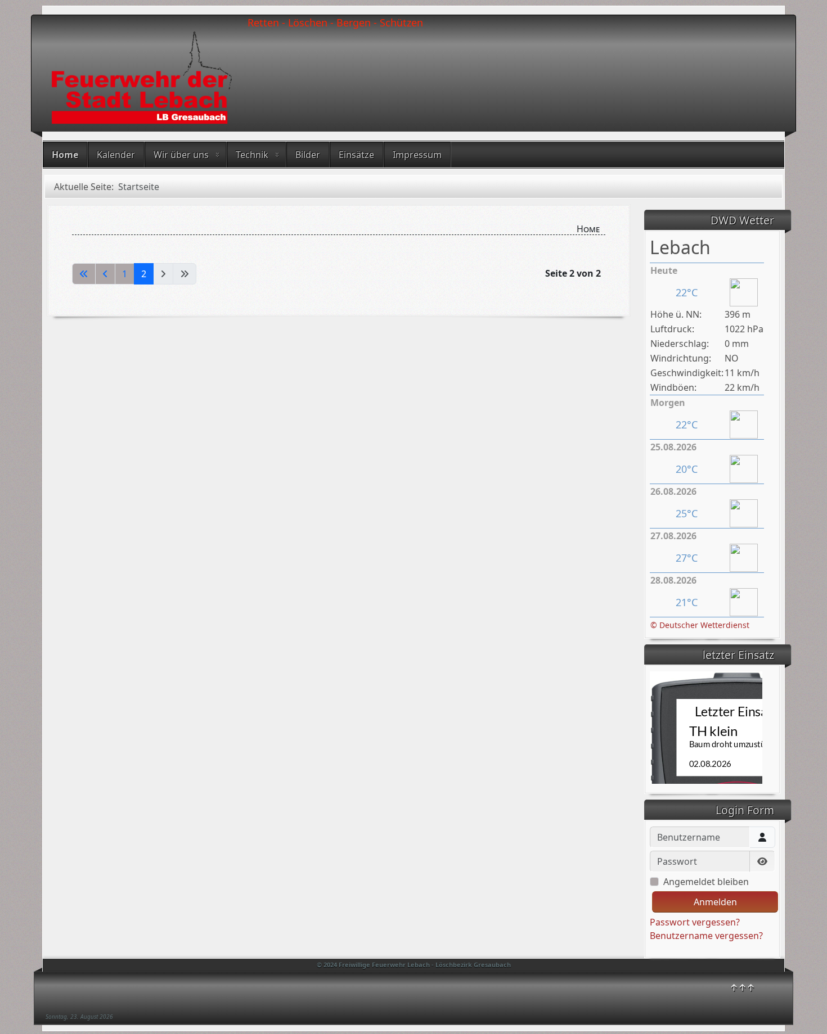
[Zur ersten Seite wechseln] (84, 274)
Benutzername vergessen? (706, 935)
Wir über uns (181, 154)
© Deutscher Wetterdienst (699, 625)
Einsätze (356, 154)
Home (65, 154)
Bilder (307, 154)
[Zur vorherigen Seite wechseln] (105, 274)
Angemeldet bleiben (706, 881)
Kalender (116, 154)
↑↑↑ (742, 987)
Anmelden (715, 902)
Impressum (417, 154)
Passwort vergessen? (695, 922)
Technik (252, 154)
